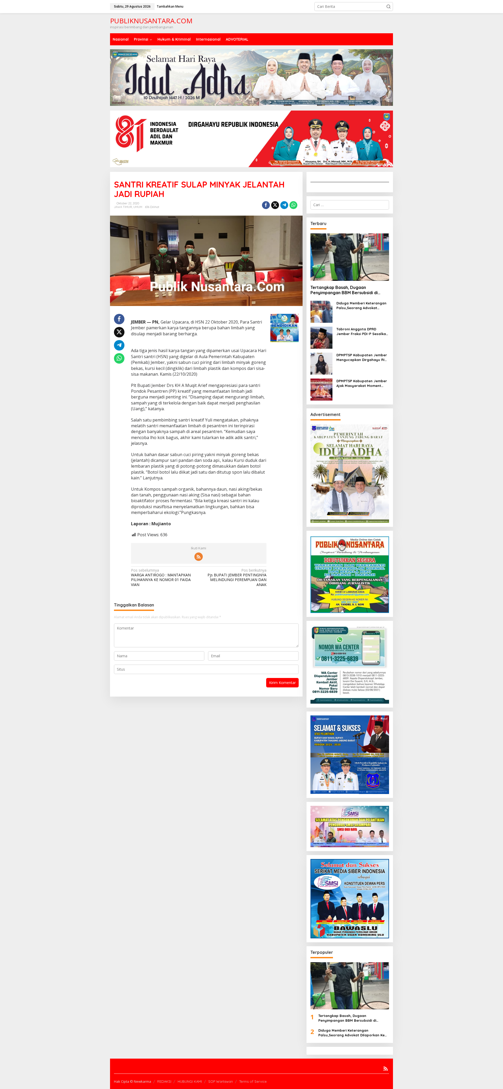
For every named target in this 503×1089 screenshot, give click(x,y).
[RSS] (198, 556)
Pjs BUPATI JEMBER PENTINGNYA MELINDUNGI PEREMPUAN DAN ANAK (236, 577)
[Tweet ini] (275, 205)
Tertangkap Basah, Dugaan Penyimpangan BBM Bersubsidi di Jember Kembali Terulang (344, 290)
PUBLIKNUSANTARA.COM (151, 20)
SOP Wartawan (220, 1081)
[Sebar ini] (266, 205)
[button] (388, 6)
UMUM (137, 207)
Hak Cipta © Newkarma (132, 1081)
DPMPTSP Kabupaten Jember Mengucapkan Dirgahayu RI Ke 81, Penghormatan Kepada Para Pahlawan (362, 357)
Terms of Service (253, 1081)
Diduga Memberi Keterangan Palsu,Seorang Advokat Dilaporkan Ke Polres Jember (361, 305)
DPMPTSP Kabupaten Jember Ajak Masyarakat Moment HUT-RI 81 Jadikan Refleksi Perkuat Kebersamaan (361, 383)
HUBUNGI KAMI (190, 1081)
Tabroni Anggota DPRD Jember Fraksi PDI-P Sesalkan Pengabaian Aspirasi (362, 331)
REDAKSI (164, 1081)
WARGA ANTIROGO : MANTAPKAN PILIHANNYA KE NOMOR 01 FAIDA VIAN (161, 577)
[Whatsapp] (293, 205)
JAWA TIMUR (123, 207)
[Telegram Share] (284, 205)
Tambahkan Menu (170, 6)
